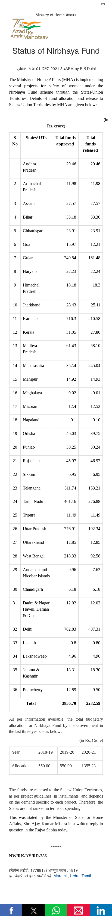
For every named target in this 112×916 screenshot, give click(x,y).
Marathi (61, 875)
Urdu (74, 875)
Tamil (86, 875)
